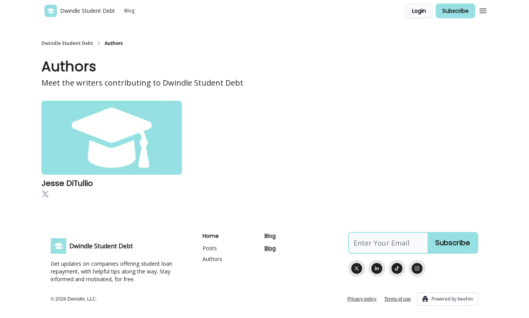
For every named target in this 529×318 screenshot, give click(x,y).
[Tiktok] (396, 268)
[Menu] (483, 9)
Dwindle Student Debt (67, 43)
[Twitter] (356, 268)
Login (419, 11)
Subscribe (455, 11)
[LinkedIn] (376, 268)
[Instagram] (417, 268)
